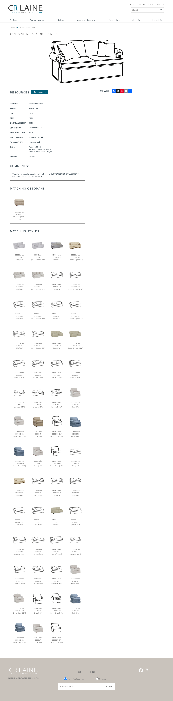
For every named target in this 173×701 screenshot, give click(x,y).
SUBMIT (110, 686)
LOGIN (161, 5)
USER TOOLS (136, 5)
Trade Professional (75, 679)
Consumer (103, 679)
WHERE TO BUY (150, 5)
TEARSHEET (41, 92)
